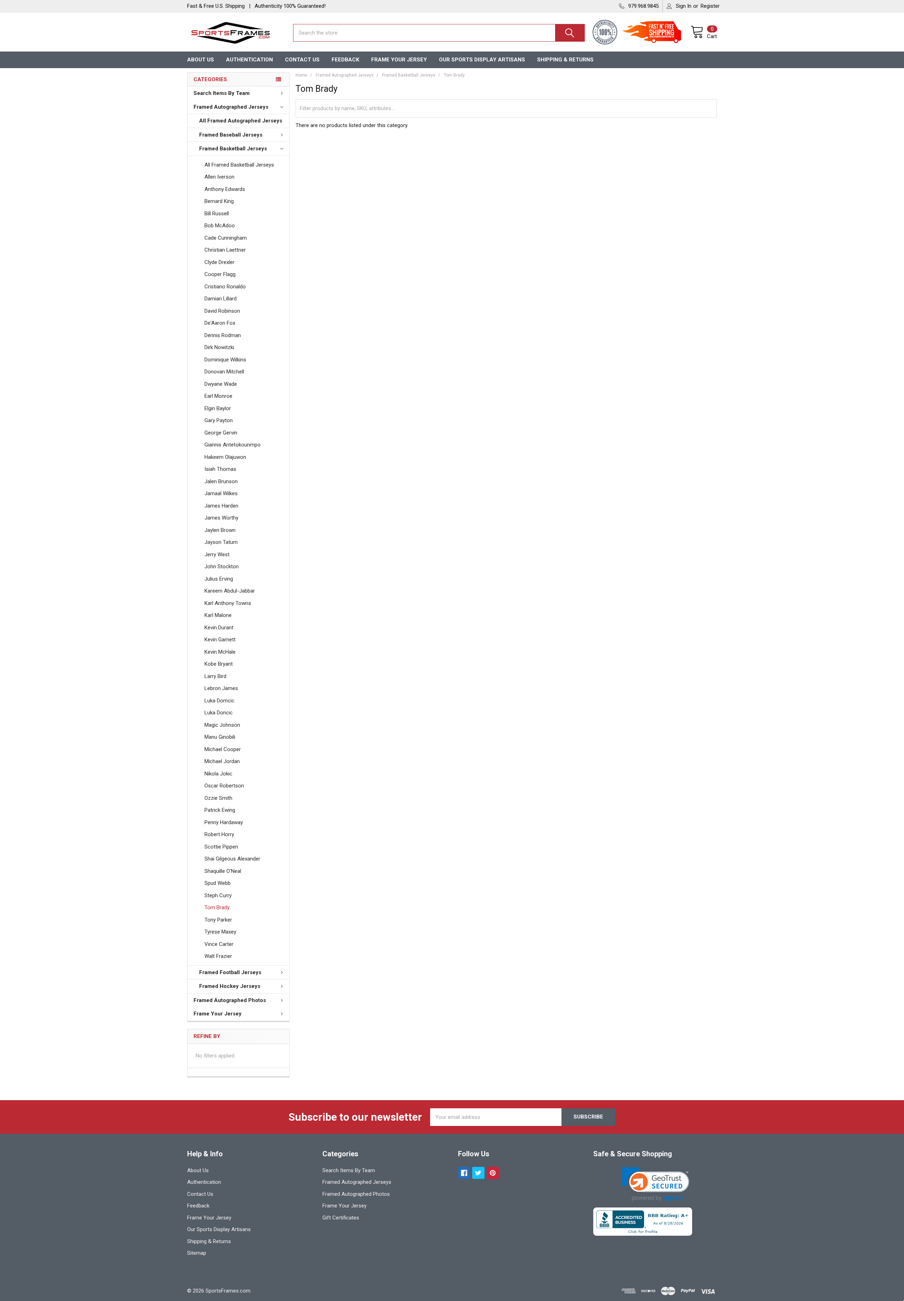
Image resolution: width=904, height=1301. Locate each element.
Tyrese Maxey (220, 932)
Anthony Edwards (224, 189)
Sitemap (196, 1253)
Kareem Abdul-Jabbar (229, 591)
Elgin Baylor (217, 408)
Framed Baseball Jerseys (230, 135)
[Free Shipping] (656, 33)
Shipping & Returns (565, 59)
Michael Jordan (222, 761)
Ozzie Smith (218, 798)
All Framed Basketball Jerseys (239, 165)
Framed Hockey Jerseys (229, 986)
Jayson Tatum (221, 542)
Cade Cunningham (225, 238)
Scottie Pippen (221, 847)
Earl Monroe (218, 396)
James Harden (221, 506)
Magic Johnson (222, 725)
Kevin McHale (220, 652)
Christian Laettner (225, 250)
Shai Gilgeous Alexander (232, 859)
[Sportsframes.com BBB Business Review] (642, 1221)
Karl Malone (218, 615)
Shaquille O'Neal (222, 871)
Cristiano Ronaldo (225, 286)
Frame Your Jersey (399, 59)
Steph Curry (218, 895)
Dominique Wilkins (225, 359)
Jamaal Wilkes (221, 493)
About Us (200, 59)
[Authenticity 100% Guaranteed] (607, 33)
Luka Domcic (219, 700)
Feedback (345, 59)
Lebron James (221, 688)
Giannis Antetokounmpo (232, 445)
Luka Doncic (218, 712)
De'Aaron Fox (219, 323)
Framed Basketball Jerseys (233, 148)
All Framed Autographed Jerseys (240, 121)
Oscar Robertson (224, 786)
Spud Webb (217, 883)
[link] (655, 1184)
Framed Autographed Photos (230, 1000)
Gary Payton (218, 420)
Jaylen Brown (220, 530)
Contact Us (302, 59)
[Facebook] (464, 1173)
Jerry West (217, 554)
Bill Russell (216, 213)
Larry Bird (215, 676)
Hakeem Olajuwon (225, 457)
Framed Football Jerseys (230, 972)
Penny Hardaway (223, 822)
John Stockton (221, 566)
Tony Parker (218, 920)
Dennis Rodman (222, 335)
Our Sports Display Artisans (482, 59)
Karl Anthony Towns (227, 603)
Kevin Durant (218, 627)
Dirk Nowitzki (219, 347)
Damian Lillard (220, 298)
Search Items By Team (222, 93)
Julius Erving (218, 579)
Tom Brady (217, 907)
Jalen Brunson (221, 481)
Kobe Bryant (218, 664)
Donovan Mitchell (224, 371)
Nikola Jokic (218, 774)
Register (710, 6)
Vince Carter (218, 944)
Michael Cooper (222, 749)
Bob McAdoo (219, 225)
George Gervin (220, 433)
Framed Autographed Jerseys (231, 107)
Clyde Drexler (219, 262)
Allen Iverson (219, 177)
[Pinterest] (493, 1173)
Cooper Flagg (220, 274)
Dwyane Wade (220, 384)
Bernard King (219, 201)
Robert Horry (219, 834)
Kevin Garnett (220, 639)
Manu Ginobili (219, 737)
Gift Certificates (340, 1218)
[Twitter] (478, 1173)
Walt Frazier (218, 956)
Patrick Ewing (219, 810)
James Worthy (221, 518)
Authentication (249, 59)
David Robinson (222, 311)
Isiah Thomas (220, 469)
